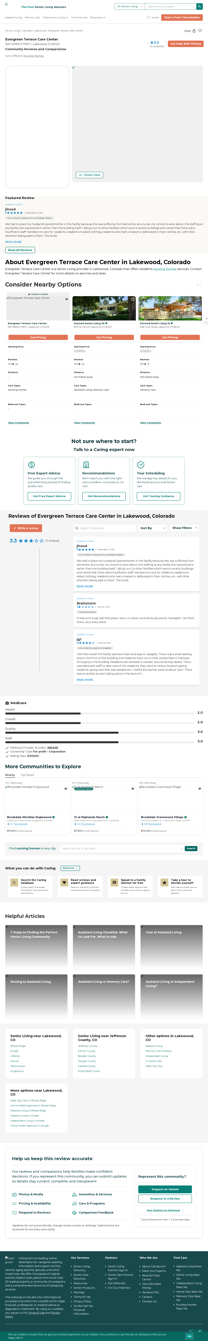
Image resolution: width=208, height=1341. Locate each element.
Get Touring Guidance (158, 496)
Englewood (16, 1071)
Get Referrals (116, 1283)
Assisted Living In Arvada (24, 1115)
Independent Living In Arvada (27, 1120)
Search (191, 848)
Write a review (28, 528)
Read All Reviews (20, 250)
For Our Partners (119, 1287)
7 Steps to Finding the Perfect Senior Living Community (34, 935)
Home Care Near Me (189, 1291)
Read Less (68, 868)
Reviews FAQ (150, 1292)
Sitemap (79, 1292)
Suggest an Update (165, 1189)
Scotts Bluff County (89, 1071)
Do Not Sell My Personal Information (83, 1309)
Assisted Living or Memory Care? (103, 982)
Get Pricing (38, 337)
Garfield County (87, 1066)
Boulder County (87, 1056)
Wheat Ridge (18, 1046)
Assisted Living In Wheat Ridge (28, 1110)
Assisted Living (154, 1046)
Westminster (17, 1066)
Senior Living (12, 30)
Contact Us (149, 1301)
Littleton (15, 1056)
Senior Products (84, 1287)
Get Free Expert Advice (49, 496)
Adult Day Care (154, 1066)
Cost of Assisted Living (164, 932)
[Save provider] (200, 30)
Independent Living (157, 1056)
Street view (92, 174)
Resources (80, 1283)
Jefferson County (88, 1046)
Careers (147, 1296)
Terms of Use (36, 1312)
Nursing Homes (33, 55)
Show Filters (182, 528)
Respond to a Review (165, 1198)
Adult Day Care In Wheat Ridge (28, 1100)
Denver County (86, 1051)
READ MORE (13, 242)
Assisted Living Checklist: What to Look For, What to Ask (103, 935)
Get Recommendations (104, 496)
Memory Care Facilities (158, 1051)
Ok (189, 1336)
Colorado (27, 30)
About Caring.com (154, 1266)
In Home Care (154, 1061)
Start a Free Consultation (182, 17)
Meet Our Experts (154, 1270)
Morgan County (87, 1061)
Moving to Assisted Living (31, 982)
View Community (18, 422)
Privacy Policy (82, 1301)
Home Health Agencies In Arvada (29, 1125)
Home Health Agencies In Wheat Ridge (33, 1105)
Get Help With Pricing (185, 43)
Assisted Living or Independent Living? (170, 984)
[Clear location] (181, 848)
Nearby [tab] (10, 775)
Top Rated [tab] (27, 775)
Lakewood (40, 30)
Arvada (14, 1051)
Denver (14, 1061)
